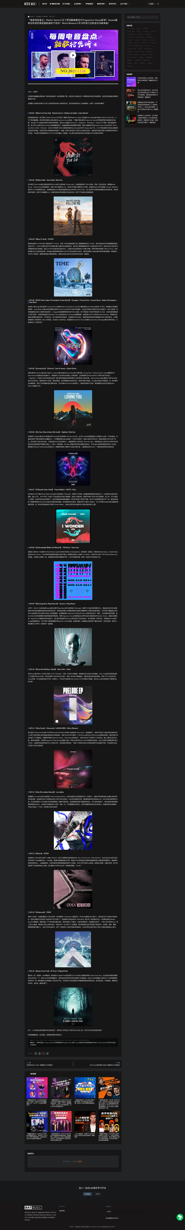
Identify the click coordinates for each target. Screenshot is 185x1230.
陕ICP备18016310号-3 (108, 1226)
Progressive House (138, 45)
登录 (80, 1161)
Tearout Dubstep (139, 51)
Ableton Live (130, 28)
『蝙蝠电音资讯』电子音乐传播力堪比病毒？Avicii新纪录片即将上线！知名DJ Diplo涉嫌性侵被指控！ (84, 1101)
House (144, 40)
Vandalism (143, 54)
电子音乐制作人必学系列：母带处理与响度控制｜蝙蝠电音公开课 (147, 80)
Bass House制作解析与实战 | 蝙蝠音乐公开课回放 (105, 1065)
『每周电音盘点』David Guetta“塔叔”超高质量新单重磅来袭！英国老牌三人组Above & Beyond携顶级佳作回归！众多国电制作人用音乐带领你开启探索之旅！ (60, 1137)
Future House (140, 37)
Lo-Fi (137, 42)
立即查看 (87, 1194)
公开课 (141, 57)
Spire (140, 48)
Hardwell (149, 37)
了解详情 (97, 1194)
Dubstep (146, 31)
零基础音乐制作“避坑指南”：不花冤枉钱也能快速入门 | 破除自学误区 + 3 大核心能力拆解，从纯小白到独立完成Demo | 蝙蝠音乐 (147, 107)
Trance (129, 54)
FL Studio (148, 34)
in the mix (152, 40)
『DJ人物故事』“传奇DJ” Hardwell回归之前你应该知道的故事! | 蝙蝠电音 (84, 1135)
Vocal (150, 54)
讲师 (136, 63)
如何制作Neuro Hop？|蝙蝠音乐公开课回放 (39, 1065)
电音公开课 (149, 57)
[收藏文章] (35, 1053)
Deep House (130, 31)
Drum (139, 31)
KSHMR (129, 42)
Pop (129, 45)
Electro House (131, 34)
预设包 (129, 66)
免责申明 (62, 1211)
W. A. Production (131, 57)
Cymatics (145, 28)
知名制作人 (146, 60)
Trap (136, 54)
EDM (153, 31)
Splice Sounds (148, 48)
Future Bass (130, 37)
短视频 (129, 63)
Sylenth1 (130, 51)
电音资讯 (138, 60)
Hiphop (137, 40)
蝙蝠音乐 (32, 1042)
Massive (153, 42)
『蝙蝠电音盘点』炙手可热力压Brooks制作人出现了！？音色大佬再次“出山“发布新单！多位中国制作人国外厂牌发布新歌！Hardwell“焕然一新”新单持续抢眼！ (109, 1137)
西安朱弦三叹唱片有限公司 (82, 1226)
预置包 (150, 63)
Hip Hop (130, 40)
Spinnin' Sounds (131, 48)
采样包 (142, 63)
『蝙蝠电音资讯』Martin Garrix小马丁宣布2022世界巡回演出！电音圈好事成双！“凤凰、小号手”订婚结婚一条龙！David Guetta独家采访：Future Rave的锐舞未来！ (60, 1103)
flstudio (140, 34)
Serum (147, 45)
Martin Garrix (144, 42)
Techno (149, 51)
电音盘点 (39, 16)
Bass (138, 28)
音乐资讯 (45, 16)
